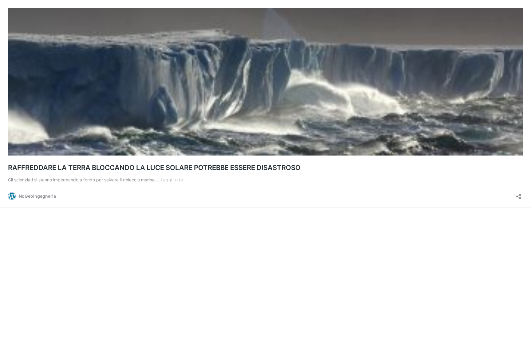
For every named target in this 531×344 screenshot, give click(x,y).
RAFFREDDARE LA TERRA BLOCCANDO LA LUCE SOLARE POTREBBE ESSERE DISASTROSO (154, 168)
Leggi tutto (172, 179)
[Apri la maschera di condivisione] (518, 194)
